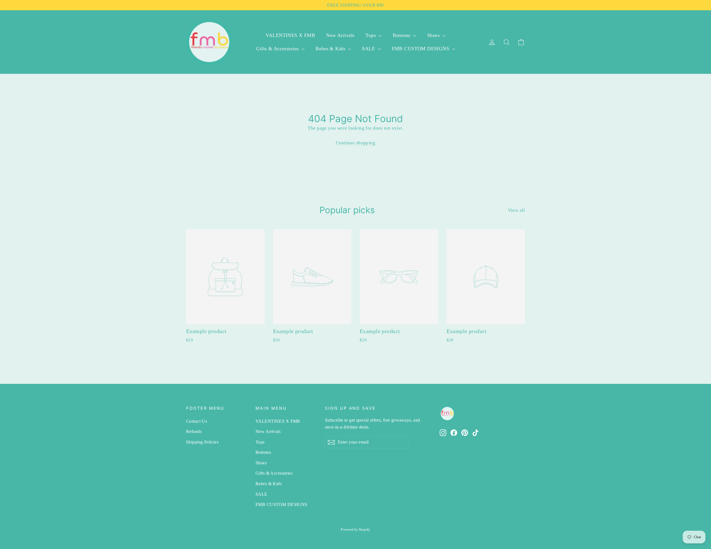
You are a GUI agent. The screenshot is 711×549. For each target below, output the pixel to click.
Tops (371, 35)
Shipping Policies (202, 442)
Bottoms (402, 35)
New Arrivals (340, 35)
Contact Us (196, 421)
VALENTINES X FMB (290, 35)
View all (516, 210)
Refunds (194, 431)
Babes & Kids (331, 48)
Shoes (434, 35)
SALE (369, 48)
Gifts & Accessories (278, 48)
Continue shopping (355, 142)
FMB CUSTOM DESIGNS (421, 48)
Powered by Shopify (355, 530)
